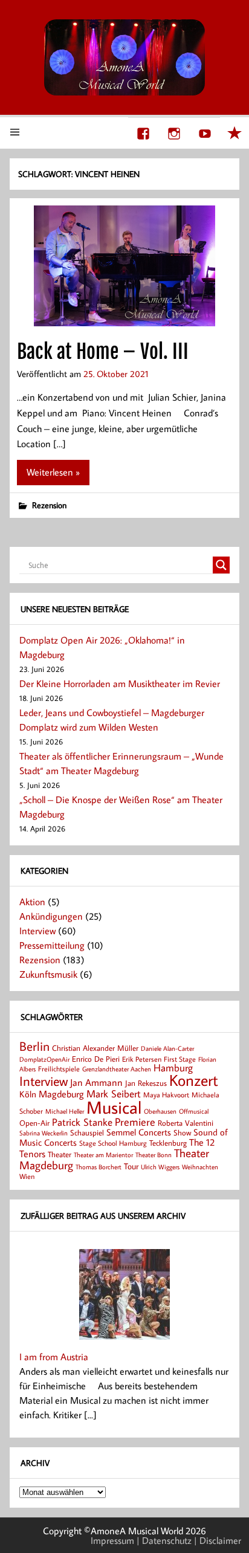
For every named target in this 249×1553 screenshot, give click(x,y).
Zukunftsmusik (48, 974)
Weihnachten (200, 1166)
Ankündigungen (51, 916)
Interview (37, 931)
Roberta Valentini (185, 1122)
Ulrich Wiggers (160, 1167)
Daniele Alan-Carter (167, 1048)
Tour (131, 1166)
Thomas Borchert (98, 1166)
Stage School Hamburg (113, 1143)
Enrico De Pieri (96, 1059)
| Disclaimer (217, 1540)
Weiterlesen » (53, 472)
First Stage (180, 1059)
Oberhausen (160, 1111)
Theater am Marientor (103, 1155)
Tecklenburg (168, 1143)
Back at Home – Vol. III (103, 352)
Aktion (32, 902)
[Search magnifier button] (221, 565)
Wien (26, 1176)
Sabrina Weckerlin (43, 1133)
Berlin (34, 1046)
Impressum (112, 1540)
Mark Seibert (113, 1093)
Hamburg (173, 1067)
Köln (27, 1094)
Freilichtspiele (59, 1068)
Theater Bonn (153, 1154)
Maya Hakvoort (166, 1094)
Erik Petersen (141, 1059)
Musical (113, 1107)
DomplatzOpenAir (44, 1059)
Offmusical (194, 1111)
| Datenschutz (164, 1540)
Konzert (193, 1080)
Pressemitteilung (52, 945)
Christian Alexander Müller (95, 1048)
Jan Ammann (96, 1082)
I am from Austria (53, 1357)
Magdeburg (61, 1093)
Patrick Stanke (82, 1122)
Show (182, 1132)
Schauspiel (87, 1132)
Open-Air (34, 1123)
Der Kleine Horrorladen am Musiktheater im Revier (119, 683)
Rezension (49, 505)
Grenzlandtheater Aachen (116, 1069)
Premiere (135, 1122)
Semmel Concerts (138, 1132)
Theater (59, 1154)
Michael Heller (64, 1111)
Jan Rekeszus (146, 1083)
